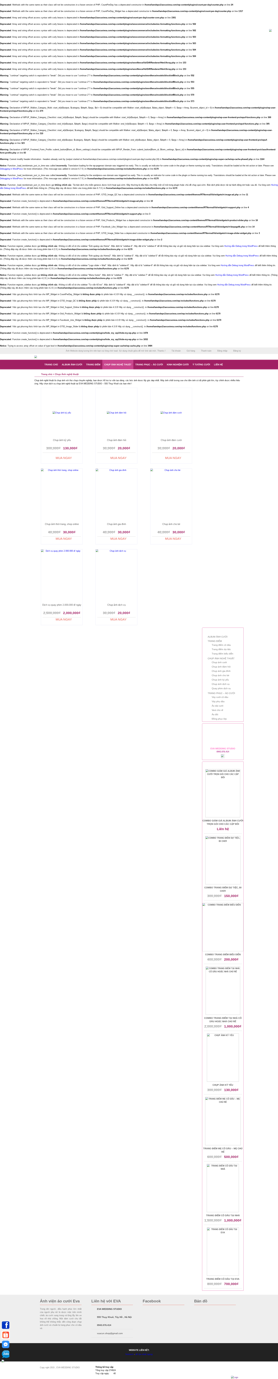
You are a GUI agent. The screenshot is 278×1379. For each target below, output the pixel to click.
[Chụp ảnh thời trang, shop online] (62, 495)
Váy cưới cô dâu (220, 697)
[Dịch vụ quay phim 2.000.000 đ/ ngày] (62, 575)
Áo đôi (215, 714)
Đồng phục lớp (219, 718)
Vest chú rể (217, 710)
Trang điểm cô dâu (221, 645)
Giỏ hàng (191, 351)
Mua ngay (64, 458)
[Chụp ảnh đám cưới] (171, 413)
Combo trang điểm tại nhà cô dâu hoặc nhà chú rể (223, 1020)
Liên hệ (218, 364)
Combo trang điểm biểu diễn (223, 954)
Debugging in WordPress (11, 169)
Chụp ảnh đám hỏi (116, 440)
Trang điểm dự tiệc (221, 649)
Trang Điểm (93, 364)
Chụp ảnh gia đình (116, 524)
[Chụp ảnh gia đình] (116, 495)
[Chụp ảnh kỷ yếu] (62, 413)
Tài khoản (176, 351)
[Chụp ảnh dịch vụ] (116, 575)
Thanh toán (206, 351)
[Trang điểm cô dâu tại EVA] (222, 1251)
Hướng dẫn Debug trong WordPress (241, 246)
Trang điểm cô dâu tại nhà (223, 1215)
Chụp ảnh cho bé (171, 524)
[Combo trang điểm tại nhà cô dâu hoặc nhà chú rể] (222, 991)
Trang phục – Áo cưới (149, 364)
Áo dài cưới (217, 705)
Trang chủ (51, 364)
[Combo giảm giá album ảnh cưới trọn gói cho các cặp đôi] (222, 793)
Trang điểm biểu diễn (222, 653)
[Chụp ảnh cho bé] (171, 495)
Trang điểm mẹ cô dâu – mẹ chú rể (222, 1150)
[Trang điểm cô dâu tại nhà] (222, 1188)
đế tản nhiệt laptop (144, 1354)
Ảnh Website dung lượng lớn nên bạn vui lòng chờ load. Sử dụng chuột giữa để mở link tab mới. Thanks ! (116, 351)
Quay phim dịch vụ (221, 688)
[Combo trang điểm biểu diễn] (222, 927)
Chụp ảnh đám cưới (171, 440)
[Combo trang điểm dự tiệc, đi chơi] (222, 860)
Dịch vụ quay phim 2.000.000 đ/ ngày (61, 604)
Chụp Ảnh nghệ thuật (117, 364)
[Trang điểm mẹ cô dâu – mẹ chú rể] (222, 1121)
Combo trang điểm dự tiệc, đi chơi (222, 889)
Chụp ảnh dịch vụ (116, 604)
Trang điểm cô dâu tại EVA (222, 1279)
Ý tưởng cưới (201, 364)
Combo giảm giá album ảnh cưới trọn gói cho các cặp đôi (222, 822)
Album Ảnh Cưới (72, 364)
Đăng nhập (222, 351)
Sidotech (129, 1354)
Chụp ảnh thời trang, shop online (62, 524)
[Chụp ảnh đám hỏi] (116, 413)
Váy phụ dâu (218, 701)
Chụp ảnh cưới (219, 662)
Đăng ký (237, 351)
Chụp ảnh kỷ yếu (62, 440)
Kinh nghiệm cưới (178, 364)
